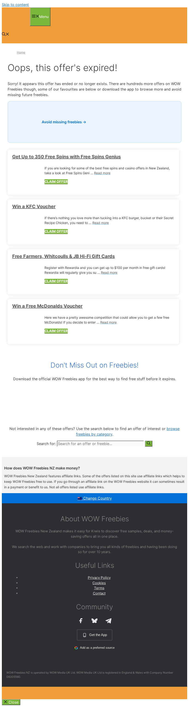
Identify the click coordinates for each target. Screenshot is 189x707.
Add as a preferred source (97, 647)
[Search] (148, 444)
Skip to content (15, 4)
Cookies (99, 583)
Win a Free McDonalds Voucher (47, 306)
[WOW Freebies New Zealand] (14, 23)
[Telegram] (108, 621)
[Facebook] (81, 621)
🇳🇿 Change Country (94, 498)
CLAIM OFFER (56, 181)
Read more (102, 173)
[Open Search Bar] (5, 34)
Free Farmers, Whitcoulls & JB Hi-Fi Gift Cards (63, 256)
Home (21, 52)
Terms (99, 588)
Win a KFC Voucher (34, 206)
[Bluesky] (94, 621)
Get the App (98, 635)
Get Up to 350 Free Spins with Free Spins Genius (66, 156)
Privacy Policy (99, 577)
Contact (99, 593)
